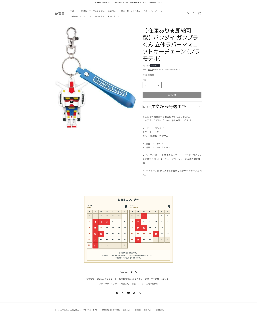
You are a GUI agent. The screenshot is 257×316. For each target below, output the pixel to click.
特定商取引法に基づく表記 (130, 278)
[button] (74, 11)
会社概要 (90, 278)
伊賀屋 (63, 310)
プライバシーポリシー (109, 283)
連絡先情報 (160, 310)
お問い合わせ (152, 283)
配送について (137, 283)
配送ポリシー (148, 310)
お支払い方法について (106, 278)
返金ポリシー (128, 310)
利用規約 (125, 283)
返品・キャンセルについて (157, 278)
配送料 (150, 69)
